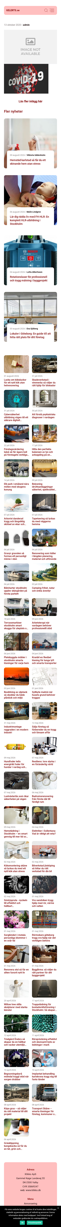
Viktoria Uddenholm (36, 155)
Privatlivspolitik (34, 1223)
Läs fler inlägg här (30, 101)
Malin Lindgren (34, 212)
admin (26, 24)
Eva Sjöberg (32, 328)
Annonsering (30, 1203)
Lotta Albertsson (34, 272)
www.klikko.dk (33, 1190)
